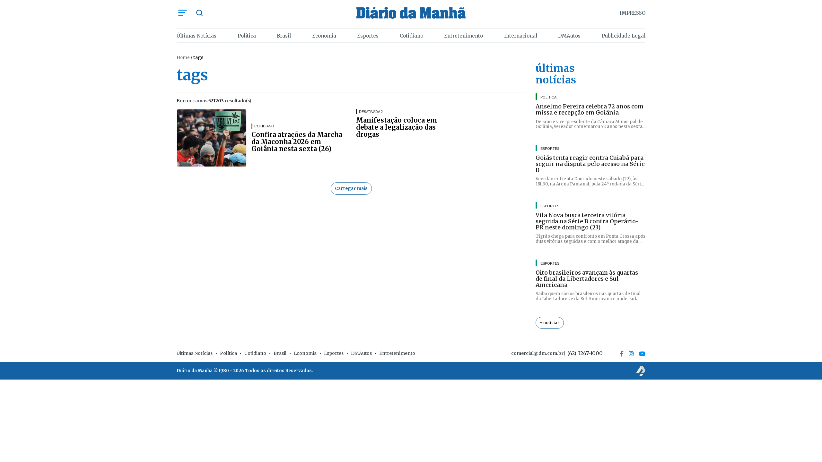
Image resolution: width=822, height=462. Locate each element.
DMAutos (569, 36)
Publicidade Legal (623, 36)
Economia (324, 36)
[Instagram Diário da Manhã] (631, 353)
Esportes (368, 36)
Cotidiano (411, 36)
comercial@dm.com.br (537, 353)
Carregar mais (351, 188)
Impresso (632, 13)
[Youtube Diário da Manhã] (642, 353)
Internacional (520, 36)
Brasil (284, 36)
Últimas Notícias (196, 36)
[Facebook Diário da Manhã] (622, 353)
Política (247, 36)
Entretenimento (463, 36)
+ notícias (550, 322)
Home (183, 57)
